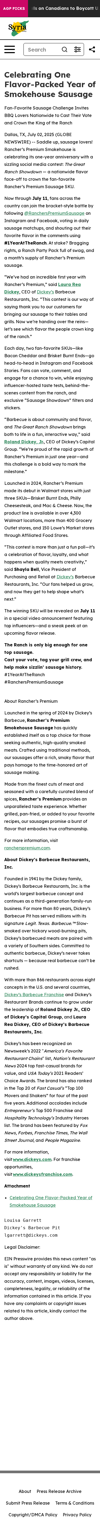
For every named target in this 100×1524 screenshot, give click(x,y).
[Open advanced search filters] (77, 49)
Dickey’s (45, 291)
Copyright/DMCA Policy (33, 1514)
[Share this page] (92, 49)
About (25, 1491)
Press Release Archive (59, 1491)
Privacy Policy (77, 1514)
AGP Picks (14, 8)
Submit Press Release (28, 1503)
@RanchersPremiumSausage (54, 213)
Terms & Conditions (74, 1503)
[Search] (64, 49)
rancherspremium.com (27, 848)
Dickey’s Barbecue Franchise (34, 994)
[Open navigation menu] (9, 49)
